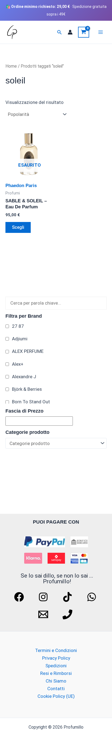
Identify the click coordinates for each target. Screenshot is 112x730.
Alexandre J (24, 376)
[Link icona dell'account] (70, 32)
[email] (44, 614)
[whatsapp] (92, 597)
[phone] (68, 614)
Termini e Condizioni (56, 650)
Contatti (56, 688)
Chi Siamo (56, 681)
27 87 (18, 326)
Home (11, 66)
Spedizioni (56, 665)
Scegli (18, 227)
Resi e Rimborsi (56, 673)
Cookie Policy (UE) (56, 696)
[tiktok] (68, 597)
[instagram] (44, 597)
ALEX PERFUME (27, 351)
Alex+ (17, 364)
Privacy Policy (56, 658)
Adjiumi (19, 338)
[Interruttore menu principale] (101, 32)
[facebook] (19, 597)
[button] (59, 32)
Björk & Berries (27, 389)
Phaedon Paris (21, 185)
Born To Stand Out (31, 401)
